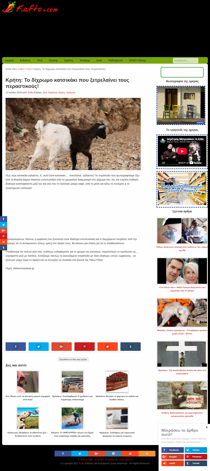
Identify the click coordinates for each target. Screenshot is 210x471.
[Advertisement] (105, 36)
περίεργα (70, 92)
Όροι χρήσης (126, 459)
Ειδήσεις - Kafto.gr (105, 7)
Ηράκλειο (52, 92)
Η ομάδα (99, 459)
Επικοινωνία (111, 459)
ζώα (45, 92)
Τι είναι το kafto (85, 459)
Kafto (81, 463)
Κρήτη (62, 92)
